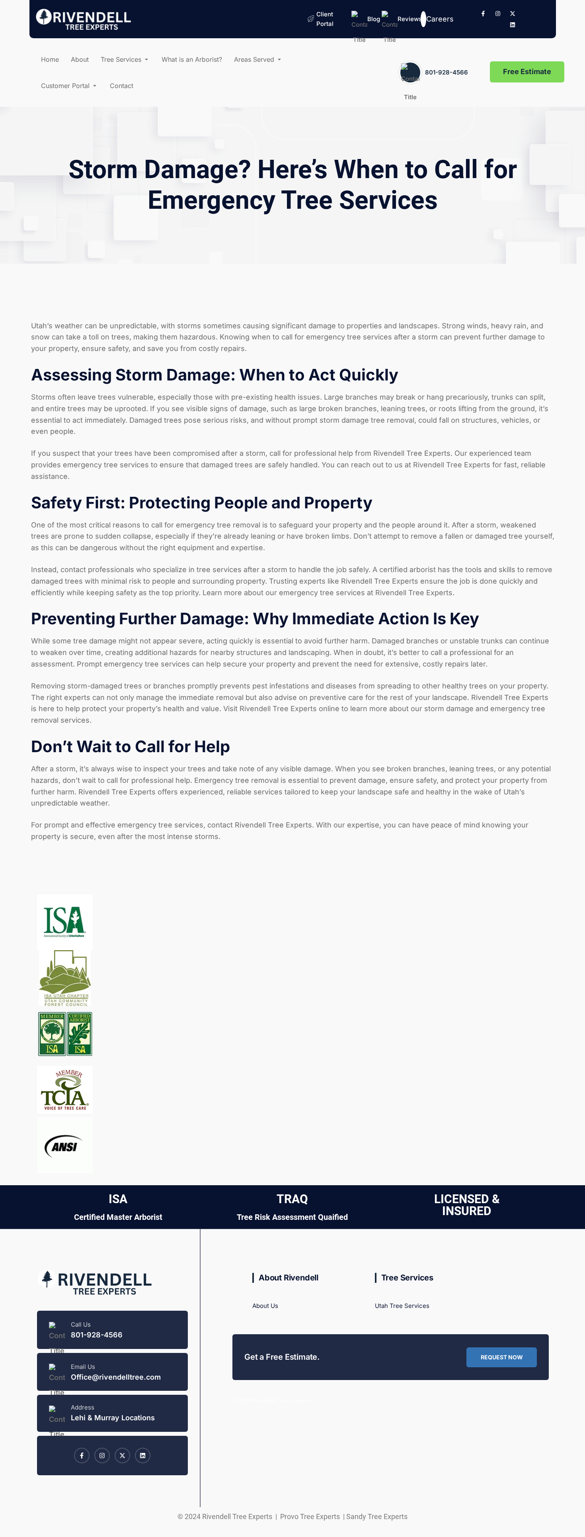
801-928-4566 (446, 72)
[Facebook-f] (483, 13)
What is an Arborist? (192, 59)
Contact (121, 86)
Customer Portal (65, 86)
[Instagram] (497, 13)
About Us (265, 1306)
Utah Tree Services (402, 1306)
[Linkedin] (512, 24)
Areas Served (254, 59)
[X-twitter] (512, 13)
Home (50, 59)
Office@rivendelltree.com (116, 1377)
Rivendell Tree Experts (450, 465)
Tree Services (121, 59)
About (80, 59)
